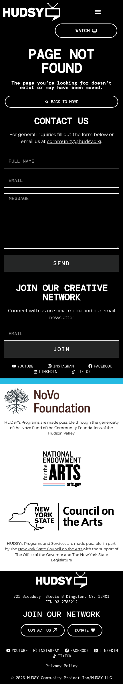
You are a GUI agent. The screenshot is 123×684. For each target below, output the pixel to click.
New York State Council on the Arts (50, 549)
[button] (98, 11)
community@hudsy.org (74, 141)
